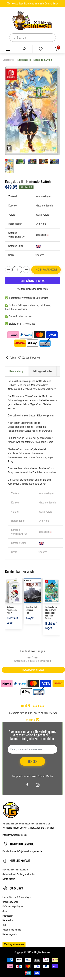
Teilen (13, 357)
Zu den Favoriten (31, 357)
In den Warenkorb (46, 269)
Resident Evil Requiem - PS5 (31, 609)
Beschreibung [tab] (16, 371)
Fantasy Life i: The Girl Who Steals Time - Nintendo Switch (51, 612)
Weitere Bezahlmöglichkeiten (32, 289)
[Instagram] (37, 785)
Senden (33, 761)
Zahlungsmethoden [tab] (42, 371)
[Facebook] (27, 785)
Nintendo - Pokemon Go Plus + (12, 609)
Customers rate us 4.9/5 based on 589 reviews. (32, 713)
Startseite (8, 59)
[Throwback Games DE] (32, 20)
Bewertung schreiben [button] (33, 669)
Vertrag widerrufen (14, 944)
